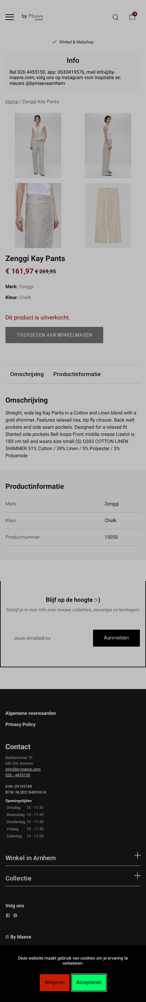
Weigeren (54, 982)
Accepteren (89, 982)
